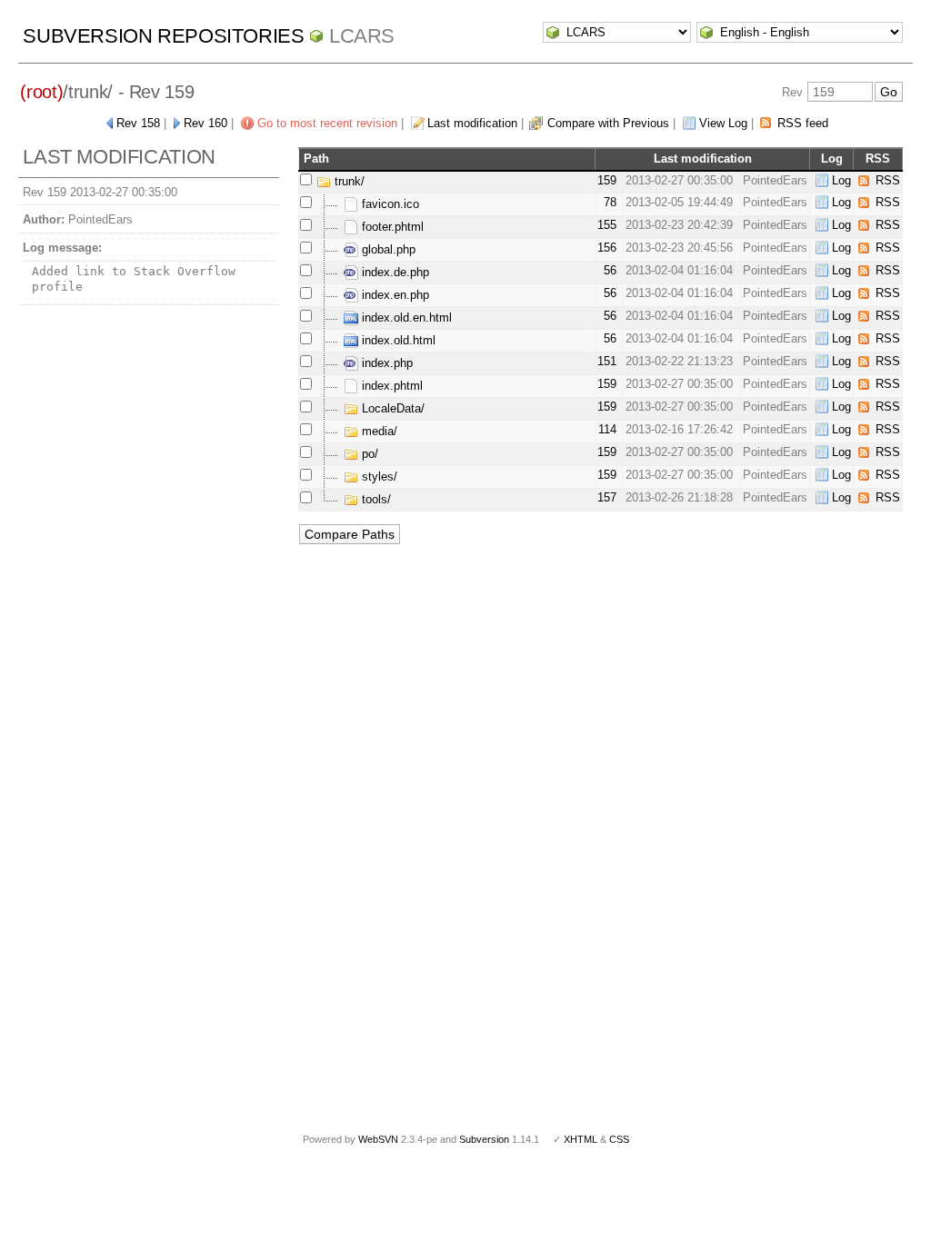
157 (606, 497)
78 (610, 202)
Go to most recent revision (327, 123)
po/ (368, 454)
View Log (723, 123)
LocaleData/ (391, 408)
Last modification (472, 123)
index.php (385, 363)
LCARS (362, 36)
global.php (386, 249)
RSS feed (802, 123)
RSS (888, 180)
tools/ (374, 499)
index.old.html (396, 340)
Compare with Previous (608, 123)
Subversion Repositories (163, 36)
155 (606, 225)
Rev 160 (205, 123)
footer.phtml (391, 226)
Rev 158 (138, 123)
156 (606, 247)
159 (606, 180)
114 (607, 429)
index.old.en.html (405, 317)
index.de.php (393, 272)
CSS (619, 1139)
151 (606, 361)
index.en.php (393, 295)
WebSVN (378, 1139)
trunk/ (348, 181)
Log (841, 180)
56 (610, 270)
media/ (377, 431)
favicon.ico (388, 204)
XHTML (580, 1139)
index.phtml (390, 385)
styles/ (377, 476)
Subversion (484, 1139)
